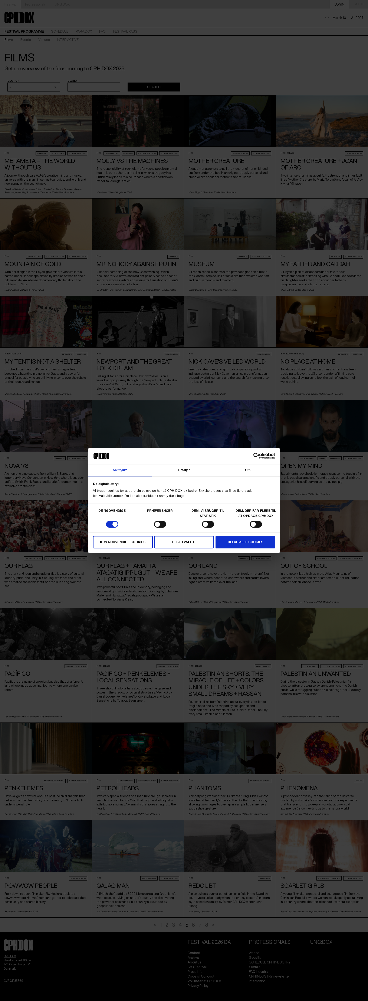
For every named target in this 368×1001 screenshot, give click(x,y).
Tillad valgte (184, 542)
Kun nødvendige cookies (122, 542)
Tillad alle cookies (245, 542)
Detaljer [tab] (184, 470)
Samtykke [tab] (120, 470)
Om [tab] (247, 470)
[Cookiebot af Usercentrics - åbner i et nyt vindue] (256, 456)
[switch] (160, 524)
